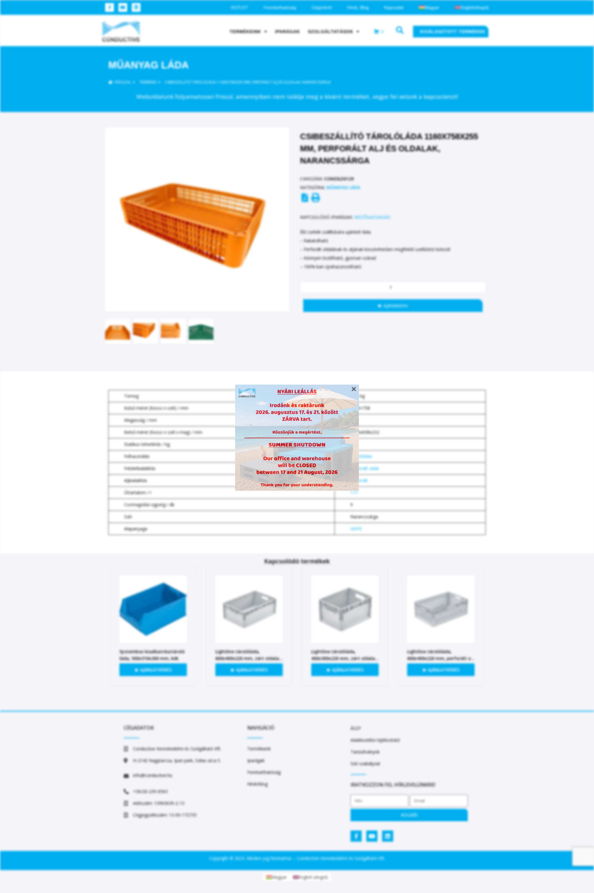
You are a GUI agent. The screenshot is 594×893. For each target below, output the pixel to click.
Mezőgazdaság (372, 217)
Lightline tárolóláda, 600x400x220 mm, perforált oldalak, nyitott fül (440, 658)
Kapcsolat (393, 7)
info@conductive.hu (152, 775)
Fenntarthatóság (280, 7)
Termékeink (245, 31)
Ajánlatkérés (395, 305)
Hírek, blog (358, 7)
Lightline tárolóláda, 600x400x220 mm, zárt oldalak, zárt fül (249, 658)
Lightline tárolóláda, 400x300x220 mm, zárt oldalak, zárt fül (345, 658)
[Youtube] (122, 7)
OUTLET (239, 7)
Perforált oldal (364, 468)
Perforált (359, 480)
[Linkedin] (136, 7)
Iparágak (287, 31)
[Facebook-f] (109, 7)
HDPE (356, 529)
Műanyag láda (148, 65)
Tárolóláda (361, 456)
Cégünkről (322, 7)
